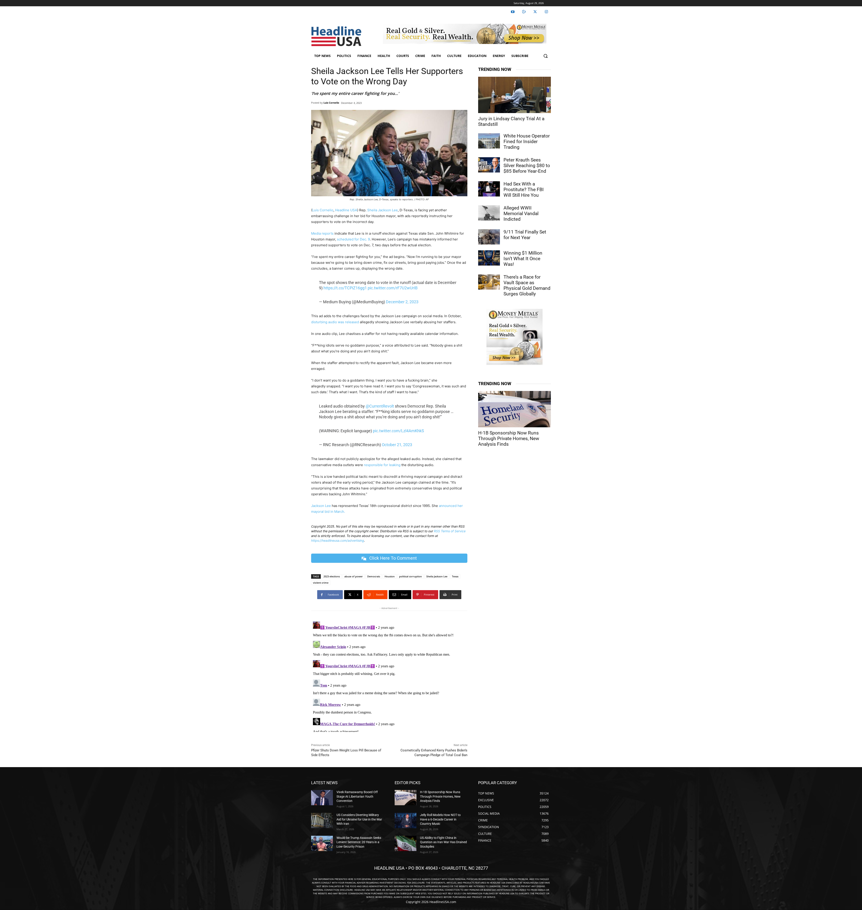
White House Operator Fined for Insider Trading (527, 141)
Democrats (373, 576)
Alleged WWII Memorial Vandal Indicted (521, 213)
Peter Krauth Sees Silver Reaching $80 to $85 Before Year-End (527, 165)
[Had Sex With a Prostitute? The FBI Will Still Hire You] (489, 188)
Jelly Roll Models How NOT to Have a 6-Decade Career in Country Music (440, 819)
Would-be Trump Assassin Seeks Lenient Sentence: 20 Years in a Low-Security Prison (358, 842)
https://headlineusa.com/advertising (337, 540)
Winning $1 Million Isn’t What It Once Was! (523, 258)
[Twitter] (535, 11)
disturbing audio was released (335, 322)
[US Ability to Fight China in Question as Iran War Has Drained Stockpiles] (405, 843)
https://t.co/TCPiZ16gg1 (345, 288)
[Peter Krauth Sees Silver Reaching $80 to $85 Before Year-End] (489, 164)
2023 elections (331, 576)
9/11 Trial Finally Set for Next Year (525, 234)
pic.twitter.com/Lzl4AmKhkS (398, 430)
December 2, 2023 (402, 301)
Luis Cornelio (331, 102)
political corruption (410, 576)
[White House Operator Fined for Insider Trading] (489, 140)
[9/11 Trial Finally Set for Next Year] (489, 236)
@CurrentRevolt (380, 406)
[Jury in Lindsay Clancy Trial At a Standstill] (514, 95)
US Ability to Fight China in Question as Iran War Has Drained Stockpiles (443, 842)
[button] (545, 55)
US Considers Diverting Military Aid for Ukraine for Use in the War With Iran (359, 819)
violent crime (320, 582)
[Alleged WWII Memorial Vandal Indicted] (489, 212)
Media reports (322, 233)
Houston (390, 576)
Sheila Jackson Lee (382, 210)
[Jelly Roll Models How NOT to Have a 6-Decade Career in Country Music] (405, 820)
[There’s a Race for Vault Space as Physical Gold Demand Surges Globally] (489, 282)
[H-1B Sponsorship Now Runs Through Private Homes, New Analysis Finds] (514, 409)
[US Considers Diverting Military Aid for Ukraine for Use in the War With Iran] (322, 820)
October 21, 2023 (397, 444)
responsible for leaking (382, 465)
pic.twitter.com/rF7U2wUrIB (393, 288)
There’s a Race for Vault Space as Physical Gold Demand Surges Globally (527, 285)
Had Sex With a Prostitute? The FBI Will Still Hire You (524, 189)
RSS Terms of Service (450, 531)
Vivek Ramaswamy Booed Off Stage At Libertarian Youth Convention (357, 796)
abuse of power (353, 576)
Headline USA (346, 210)
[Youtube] (512, 11)
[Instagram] (546, 11)
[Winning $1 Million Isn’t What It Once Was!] (489, 258)
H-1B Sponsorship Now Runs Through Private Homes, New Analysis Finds (508, 438)
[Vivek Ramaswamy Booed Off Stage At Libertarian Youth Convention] (322, 797)
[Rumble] (523, 11)
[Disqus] (389, 676)
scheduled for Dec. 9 (353, 239)
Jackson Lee (321, 506)
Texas (455, 576)
